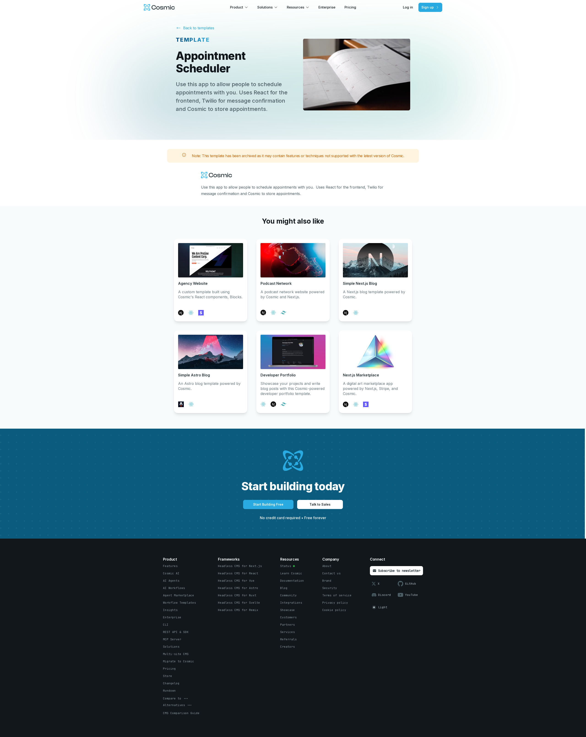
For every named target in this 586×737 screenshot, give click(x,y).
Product (236, 7)
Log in (408, 7)
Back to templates (198, 28)
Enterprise (326, 7)
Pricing (350, 7)
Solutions (265, 7)
